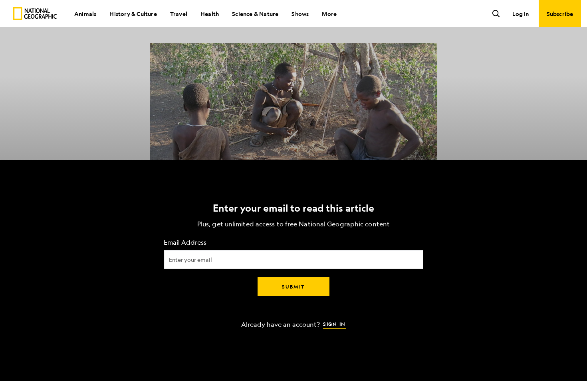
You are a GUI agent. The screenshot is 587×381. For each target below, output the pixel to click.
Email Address (185, 242)
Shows (300, 13)
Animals (85, 13)
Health (209, 13)
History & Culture (133, 13)
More (329, 13)
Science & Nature (255, 13)
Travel (178, 13)
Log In (520, 13)
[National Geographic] (35, 13)
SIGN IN (334, 324)
